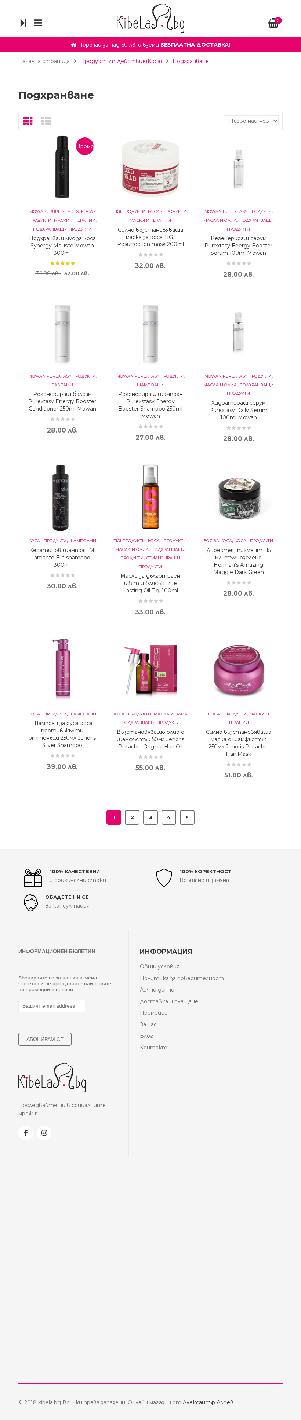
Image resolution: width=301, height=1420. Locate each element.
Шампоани (150, 385)
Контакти (155, 1047)
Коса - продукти (167, 211)
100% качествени (75, 871)
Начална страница (44, 61)
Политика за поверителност (182, 978)
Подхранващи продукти (62, 229)
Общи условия (159, 966)
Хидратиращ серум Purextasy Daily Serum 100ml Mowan (238, 410)
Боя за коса (218, 540)
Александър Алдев (208, 1402)
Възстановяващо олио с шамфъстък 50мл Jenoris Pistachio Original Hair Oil (150, 739)
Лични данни (157, 989)
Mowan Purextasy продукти (238, 211)
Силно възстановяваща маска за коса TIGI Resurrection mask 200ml (150, 237)
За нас (148, 1024)
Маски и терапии (74, 220)
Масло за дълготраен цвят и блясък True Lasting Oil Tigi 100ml (150, 583)
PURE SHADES (64, 211)
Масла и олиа (220, 220)
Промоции (154, 1012)
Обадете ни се (67, 897)
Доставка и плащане (169, 1001)
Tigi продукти (129, 211)
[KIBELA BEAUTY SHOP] (150, 18)
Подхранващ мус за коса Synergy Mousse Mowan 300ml (62, 245)
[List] (46, 121)
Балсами (62, 385)
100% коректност (205, 871)
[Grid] (28, 121)
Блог (146, 1036)
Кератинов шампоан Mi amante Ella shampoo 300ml (62, 557)
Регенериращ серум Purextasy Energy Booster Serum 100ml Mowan (238, 245)
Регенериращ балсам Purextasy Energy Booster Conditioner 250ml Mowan (62, 401)
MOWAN (38, 211)
